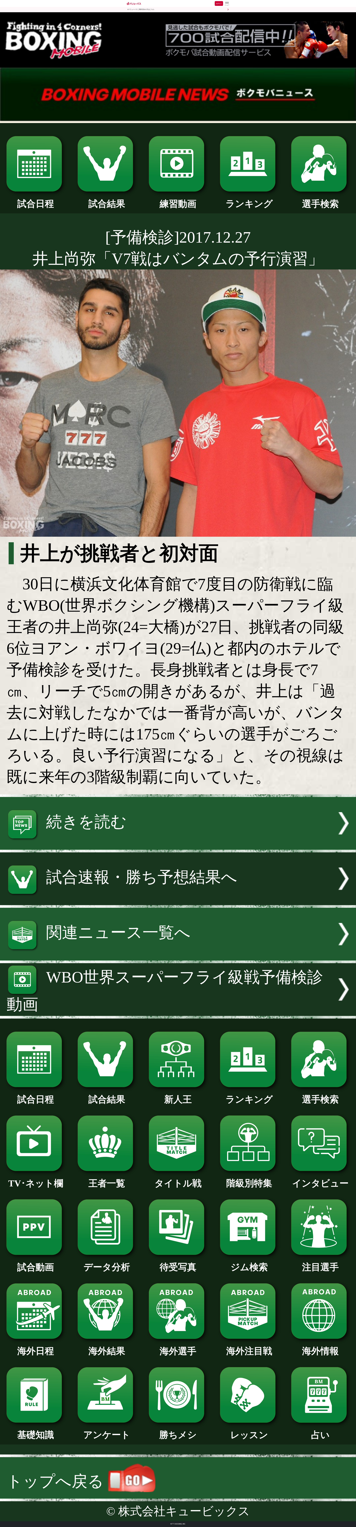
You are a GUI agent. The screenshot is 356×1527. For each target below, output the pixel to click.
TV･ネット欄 (35, 1183)
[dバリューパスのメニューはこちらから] (226, 4)
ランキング (249, 204)
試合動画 (35, 1267)
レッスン (249, 1435)
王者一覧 (106, 1183)
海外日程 (35, 1351)
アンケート (106, 1435)
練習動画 (178, 204)
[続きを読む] (178, 844)
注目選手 (320, 1267)
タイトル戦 (178, 1183)
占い (320, 1435)
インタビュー (320, 1183)
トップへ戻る (57, 1481)
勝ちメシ (178, 1435)
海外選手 (178, 1351)
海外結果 (106, 1351)
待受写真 (178, 1267)
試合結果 (106, 204)
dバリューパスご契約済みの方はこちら (140, 9)
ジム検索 (249, 1267)
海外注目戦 (249, 1351)
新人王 (178, 1099)
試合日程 (35, 204)
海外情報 (320, 1351)
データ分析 (107, 1267)
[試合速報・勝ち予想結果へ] (178, 900)
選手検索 (320, 204)
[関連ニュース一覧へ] (178, 955)
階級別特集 (249, 1183)
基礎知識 (35, 1435)
